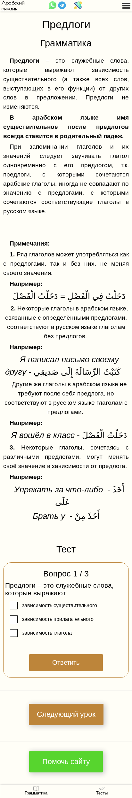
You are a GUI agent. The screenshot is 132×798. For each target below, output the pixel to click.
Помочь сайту (66, 761)
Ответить (65, 662)
